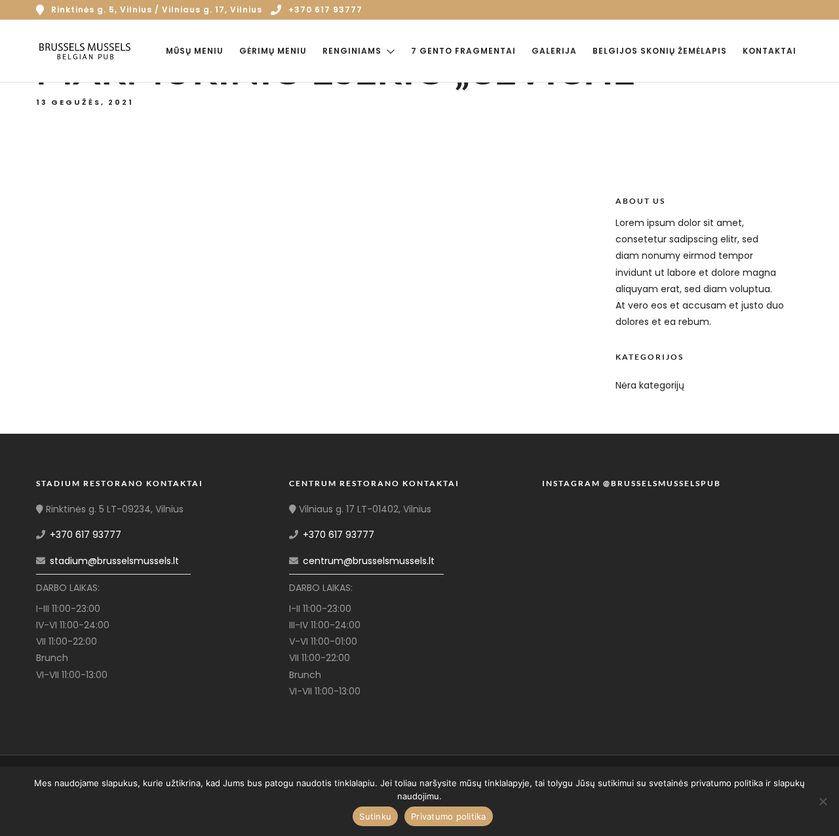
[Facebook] (50, 691)
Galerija (554, 50)
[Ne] (822, 801)
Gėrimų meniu (273, 50)
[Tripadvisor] (798, 10)
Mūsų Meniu (195, 50)
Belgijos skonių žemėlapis (660, 50)
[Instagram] (780, 10)
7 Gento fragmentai (463, 50)
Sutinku (375, 816)
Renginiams (351, 50)
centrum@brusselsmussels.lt (369, 560)
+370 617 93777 (325, 9)
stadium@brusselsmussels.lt (114, 560)
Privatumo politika (448, 816)
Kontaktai (769, 50)
